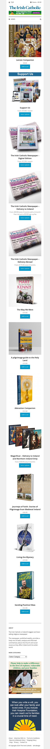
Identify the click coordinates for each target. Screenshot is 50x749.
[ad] (25, 14)
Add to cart (25, 67)
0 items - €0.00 (36, 2)
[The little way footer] (25, 693)
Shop (11, 742)
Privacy (16, 742)
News (13, 19)
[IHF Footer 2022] (25, 730)
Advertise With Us (19, 738)
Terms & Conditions (33, 738)
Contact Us (23, 742)
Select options (25, 114)
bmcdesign (36, 746)
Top (12, 2)
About (11, 738)
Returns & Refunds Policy (17, 740)
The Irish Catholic (26, 746)
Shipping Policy (31, 740)
